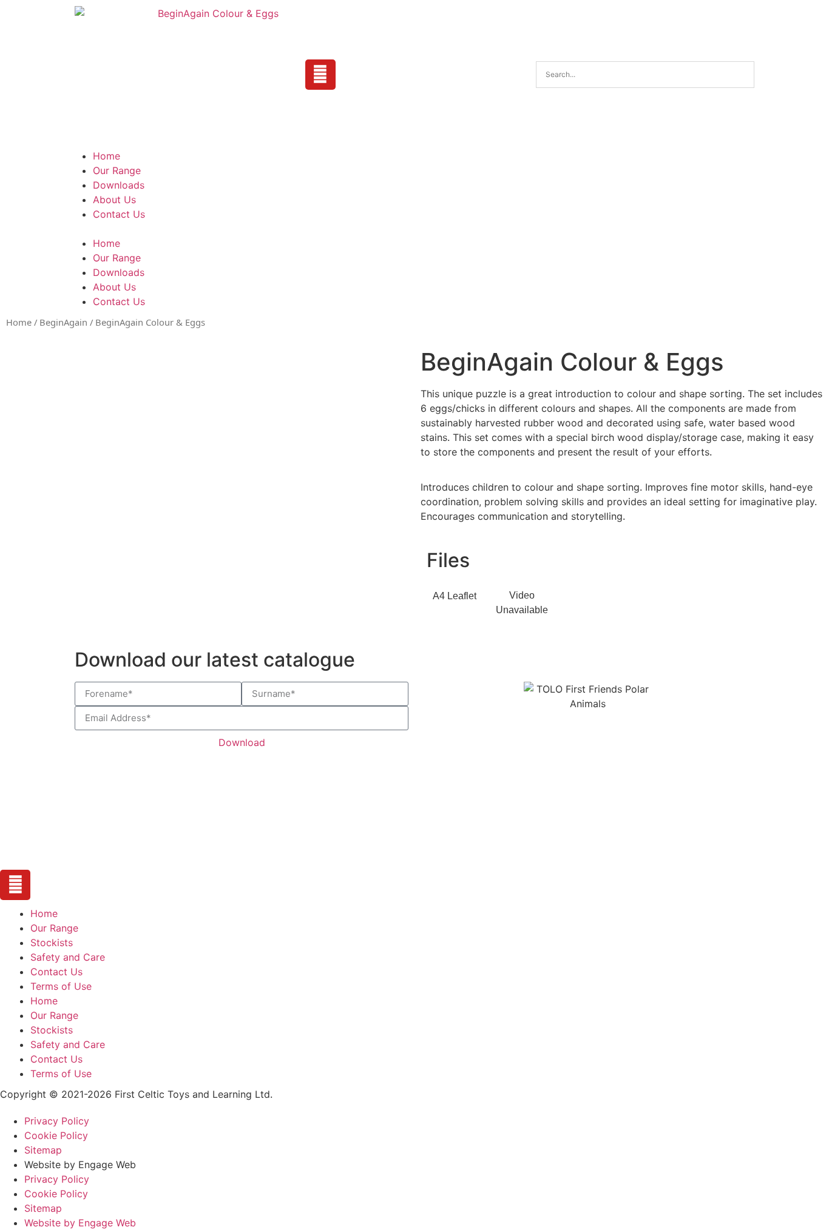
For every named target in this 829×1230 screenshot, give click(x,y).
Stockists (51, 942)
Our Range (117, 170)
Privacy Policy (56, 1121)
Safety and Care (67, 957)
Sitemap (43, 1150)
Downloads (118, 185)
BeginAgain (63, 322)
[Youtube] (320, 74)
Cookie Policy (56, 1135)
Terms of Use (61, 986)
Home (106, 156)
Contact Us (119, 214)
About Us (114, 199)
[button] (414, 228)
